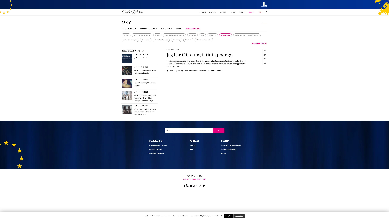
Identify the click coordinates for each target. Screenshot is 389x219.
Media (157, 35)
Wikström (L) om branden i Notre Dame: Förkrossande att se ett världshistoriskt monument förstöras (145, 111)
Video (223, 12)
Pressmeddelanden (148, 29)
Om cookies (239, 216)
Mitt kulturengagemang (228, 149)
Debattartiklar (129, 29)
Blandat (125, 35)
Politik (202, 12)
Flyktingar (212, 35)
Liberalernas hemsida (155, 149)
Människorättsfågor (161, 40)
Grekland (188, 40)
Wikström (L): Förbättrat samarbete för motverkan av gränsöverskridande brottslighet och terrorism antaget (145, 98)
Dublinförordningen (130, 40)
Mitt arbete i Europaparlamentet (231, 145)
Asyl (202, 35)
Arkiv (251, 12)
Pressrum (193, 145)
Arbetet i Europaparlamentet (174, 35)
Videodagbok (225, 35)
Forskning (176, 40)
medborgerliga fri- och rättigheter (247, 35)
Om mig (232, 12)
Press (243, 12)
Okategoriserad (193, 29)
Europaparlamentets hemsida (158, 145)
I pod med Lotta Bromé (140, 58)
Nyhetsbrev (166, 29)
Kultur (213, 12)
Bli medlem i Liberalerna (156, 153)
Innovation (145, 40)
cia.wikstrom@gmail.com (194, 179)
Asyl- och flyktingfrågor (142, 35)
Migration (192, 35)
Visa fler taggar (259, 43)
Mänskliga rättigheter (204, 40)
